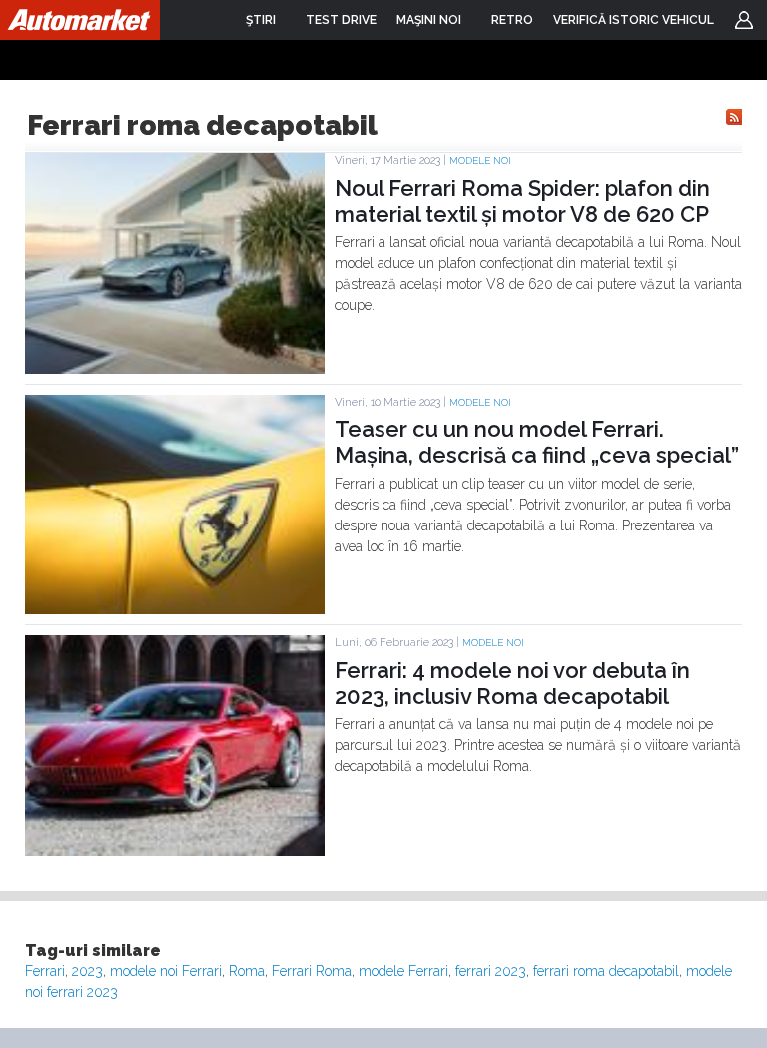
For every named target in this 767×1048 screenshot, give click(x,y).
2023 (87, 971)
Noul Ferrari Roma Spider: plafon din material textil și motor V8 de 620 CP (522, 201)
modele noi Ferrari (166, 971)
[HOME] (80, 20)
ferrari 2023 (490, 971)
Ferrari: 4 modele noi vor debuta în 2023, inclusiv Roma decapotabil (512, 683)
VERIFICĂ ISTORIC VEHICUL (633, 20)
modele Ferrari (403, 971)
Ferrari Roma (312, 971)
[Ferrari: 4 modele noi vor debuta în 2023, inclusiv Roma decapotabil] (175, 851)
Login (744, 20)
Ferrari (45, 971)
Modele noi (480, 160)
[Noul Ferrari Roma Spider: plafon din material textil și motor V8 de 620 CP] (175, 369)
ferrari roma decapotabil (606, 971)
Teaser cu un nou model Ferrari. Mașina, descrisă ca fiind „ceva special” (537, 442)
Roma (247, 971)
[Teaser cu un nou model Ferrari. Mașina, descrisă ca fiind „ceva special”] (175, 609)
